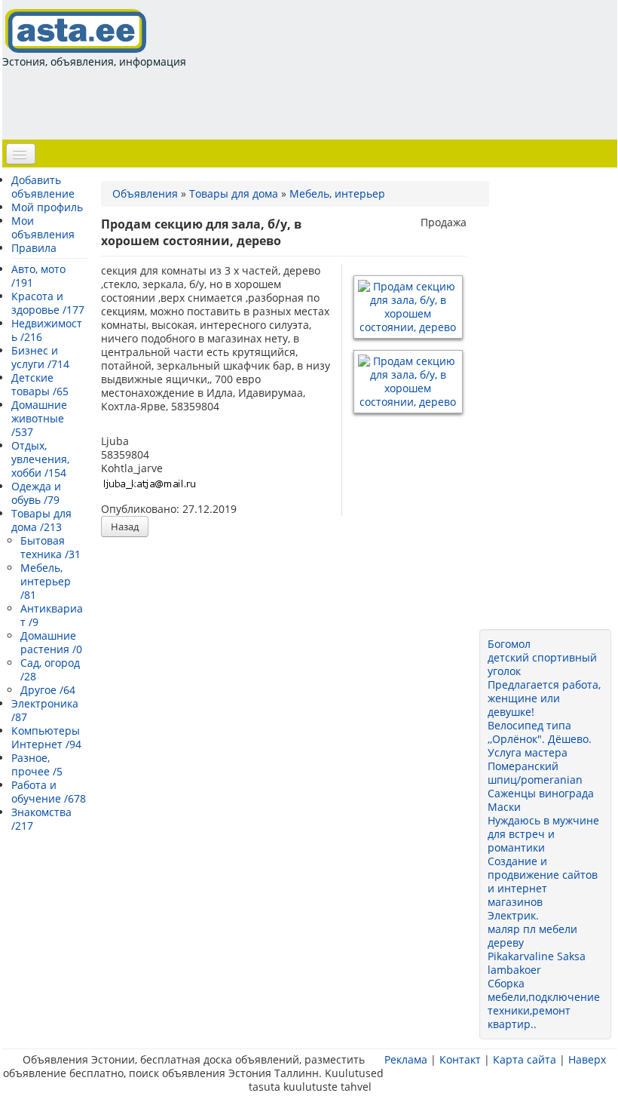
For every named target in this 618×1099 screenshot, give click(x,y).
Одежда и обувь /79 (36, 493)
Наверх (587, 1059)
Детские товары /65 (40, 384)
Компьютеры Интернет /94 (46, 737)
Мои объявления (43, 227)
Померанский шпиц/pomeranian (535, 773)
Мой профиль (47, 207)
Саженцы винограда (541, 793)
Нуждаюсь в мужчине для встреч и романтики (543, 834)
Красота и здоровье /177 (47, 303)
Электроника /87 (44, 710)
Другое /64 (47, 690)
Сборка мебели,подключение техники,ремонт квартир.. (544, 1003)
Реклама (405, 1059)
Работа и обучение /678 (48, 792)
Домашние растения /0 (51, 642)
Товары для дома (233, 193)
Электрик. (513, 915)
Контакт (460, 1059)
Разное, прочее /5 (37, 764)
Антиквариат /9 (51, 615)
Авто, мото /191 (38, 276)
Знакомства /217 (41, 819)
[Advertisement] (276, 103)
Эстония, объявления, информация (94, 61)
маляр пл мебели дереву (532, 936)
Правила (34, 248)
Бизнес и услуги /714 (40, 357)
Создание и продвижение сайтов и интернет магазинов (543, 881)
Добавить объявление (43, 187)
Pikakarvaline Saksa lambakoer (537, 963)
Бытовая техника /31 (50, 547)
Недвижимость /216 (46, 330)
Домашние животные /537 (39, 418)
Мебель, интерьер (337, 193)
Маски (504, 807)
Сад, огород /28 (50, 669)
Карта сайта (524, 1059)
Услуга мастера (528, 752)
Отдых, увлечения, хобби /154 (40, 459)
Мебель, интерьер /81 (45, 581)
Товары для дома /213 (41, 520)
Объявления (145, 193)
